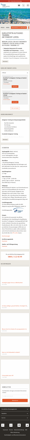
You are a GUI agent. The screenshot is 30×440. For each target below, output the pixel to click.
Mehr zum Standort (15, 108)
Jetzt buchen (15, 86)
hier (21, 1)
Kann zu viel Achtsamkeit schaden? (11, 352)
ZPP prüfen (15, 233)
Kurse (7, 27)
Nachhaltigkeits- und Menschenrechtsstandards (15, 435)
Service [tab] (3, 417)
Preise (2, 27)
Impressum (5, 429)
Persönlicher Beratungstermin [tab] (9, 409)
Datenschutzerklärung (19, 429)
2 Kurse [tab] (4, 72)
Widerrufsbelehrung (15, 432)
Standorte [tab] (4, 413)
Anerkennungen (6, 236)
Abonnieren (15, 400)
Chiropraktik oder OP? (8, 375)
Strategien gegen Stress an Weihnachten (12, 282)
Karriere (11, 429)
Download (4, 241)
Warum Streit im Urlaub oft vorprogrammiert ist (14, 329)
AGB (26, 429)
